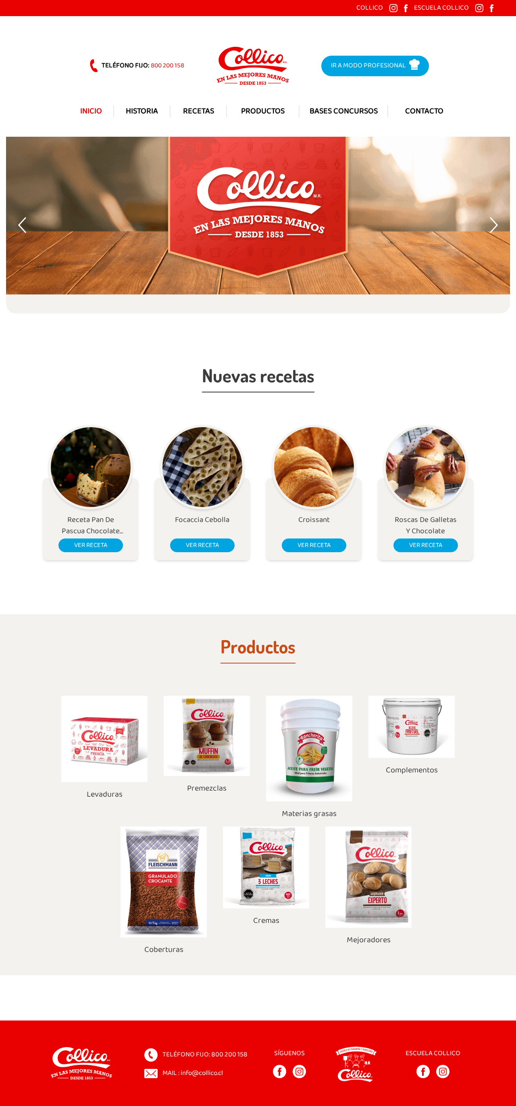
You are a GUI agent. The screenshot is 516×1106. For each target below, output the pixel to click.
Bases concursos (344, 111)
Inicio (91, 111)
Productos (263, 111)
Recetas (198, 111)
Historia (142, 111)
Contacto (424, 111)
